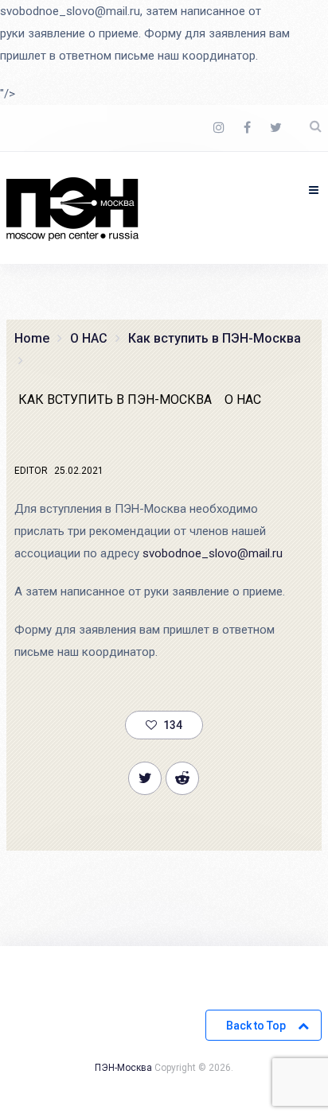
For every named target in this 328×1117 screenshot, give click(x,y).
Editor (31, 470)
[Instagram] (219, 128)
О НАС (243, 399)
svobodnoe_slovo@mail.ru (213, 553)
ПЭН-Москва (123, 1067)
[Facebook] (247, 128)
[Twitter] (276, 128)
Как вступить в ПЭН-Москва (115, 399)
